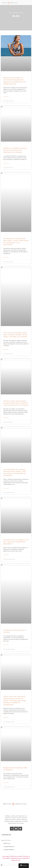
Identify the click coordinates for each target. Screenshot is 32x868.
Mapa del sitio (16, 860)
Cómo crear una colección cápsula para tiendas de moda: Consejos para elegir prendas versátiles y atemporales (14, 700)
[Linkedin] (20, 828)
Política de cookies (16, 856)
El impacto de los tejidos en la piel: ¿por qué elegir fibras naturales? (15, 542)
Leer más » (6, 96)
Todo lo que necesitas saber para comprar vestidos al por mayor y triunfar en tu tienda (15, 335)
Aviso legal (5, 856)
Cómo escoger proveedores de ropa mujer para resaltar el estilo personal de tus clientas (15, 403)
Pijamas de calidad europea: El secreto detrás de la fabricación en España (15, 150)
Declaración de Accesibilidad (20, 858)
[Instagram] (12, 828)
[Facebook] (16, 828)
